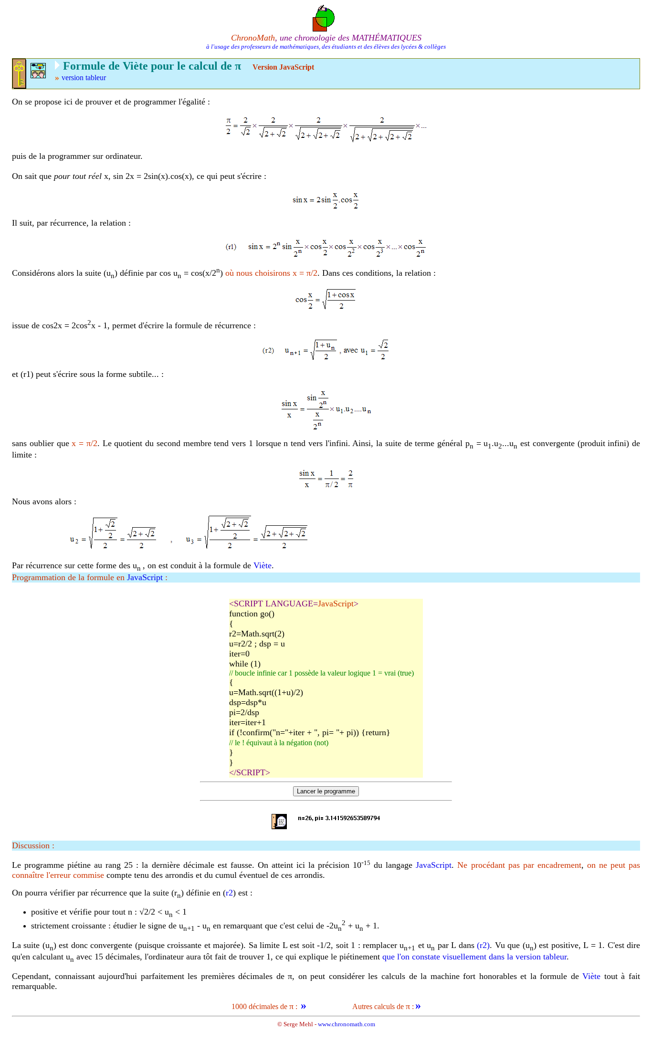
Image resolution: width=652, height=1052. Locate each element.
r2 (229, 892)
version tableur (84, 77)
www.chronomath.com (346, 1024)
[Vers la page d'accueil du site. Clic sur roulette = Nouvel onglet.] (326, 17)
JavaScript (145, 577)
